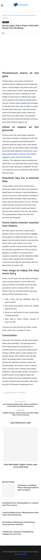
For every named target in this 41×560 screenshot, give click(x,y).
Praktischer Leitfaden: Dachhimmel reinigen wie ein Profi (18, 533)
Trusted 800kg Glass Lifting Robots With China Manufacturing (20, 513)
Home (4, 15)
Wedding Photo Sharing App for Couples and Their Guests (20, 504)
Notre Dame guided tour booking (14, 392)
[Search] (39, 6)
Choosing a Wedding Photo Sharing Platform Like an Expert (28, 487)
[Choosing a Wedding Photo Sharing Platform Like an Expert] (8, 490)
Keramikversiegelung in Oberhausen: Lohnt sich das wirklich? (18, 523)
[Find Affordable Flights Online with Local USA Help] (20, 444)
